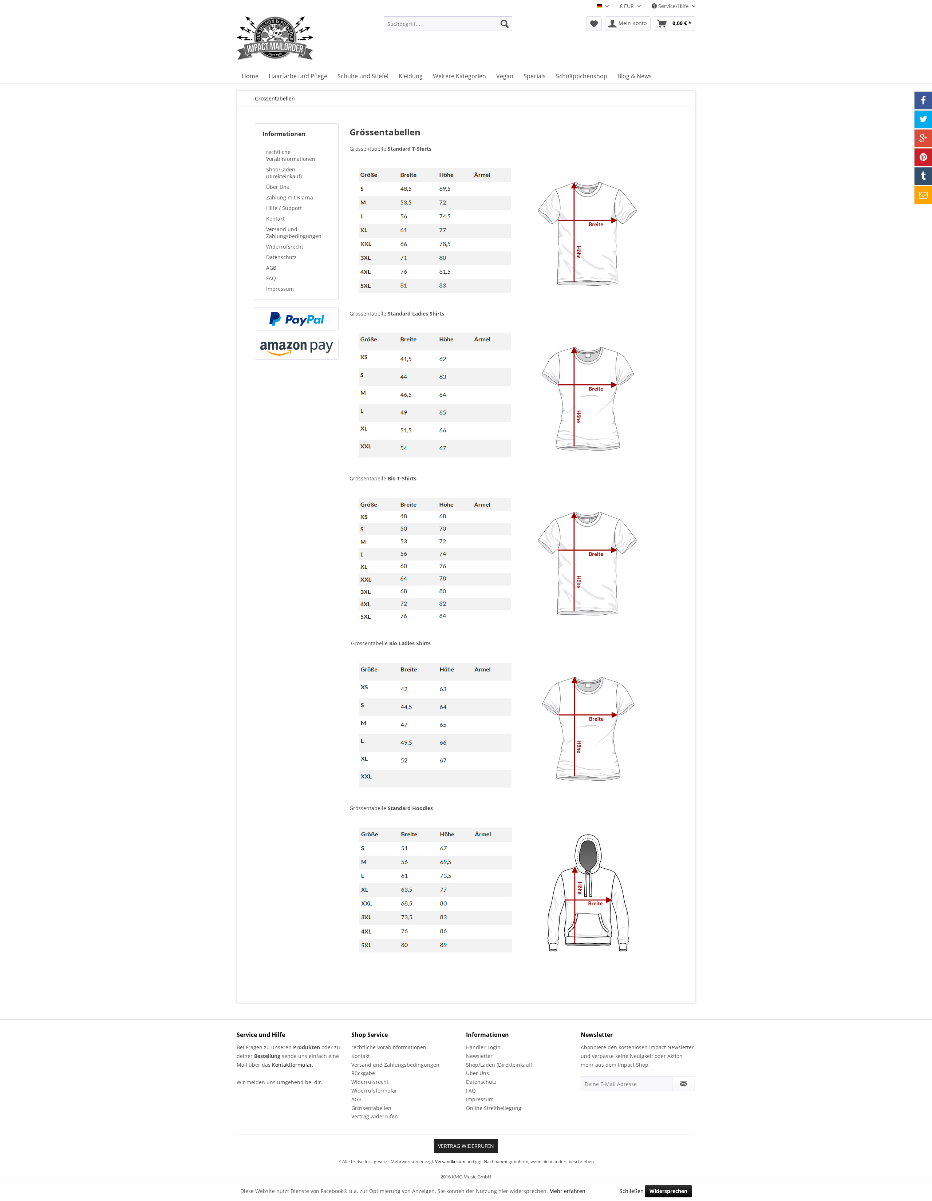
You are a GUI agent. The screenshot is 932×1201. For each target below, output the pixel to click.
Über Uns (277, 186)
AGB (271, 267)
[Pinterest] (923, 157)
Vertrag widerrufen (374, 1116)
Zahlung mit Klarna (289, 197)
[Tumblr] (923, 176)
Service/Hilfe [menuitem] (673, 6)
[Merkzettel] (594, 23)
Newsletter (479, 1056)
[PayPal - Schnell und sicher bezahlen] (297, 319)
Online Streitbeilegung (493, 1108)
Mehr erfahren (567, 1191)
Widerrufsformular (374, 1090)
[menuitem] (448, 23)
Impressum (280, 288)
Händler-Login (483, 1047)
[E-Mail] (923, 195)
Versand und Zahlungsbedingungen (293, 232)
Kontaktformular (292, 1064)
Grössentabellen (371, 1108)
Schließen (632, 1191)
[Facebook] (923, 100)
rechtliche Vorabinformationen (290, 155)
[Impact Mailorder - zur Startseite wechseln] (293, 38)
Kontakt (275, 218)
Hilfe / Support (284, 208)
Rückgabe (363, 1073)
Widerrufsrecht (284, 246)
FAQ (271, 278)
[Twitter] (923, 119)
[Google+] (923, 138)
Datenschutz (281, 257)
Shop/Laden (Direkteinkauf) (284, 173)
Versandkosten (450, 1161)
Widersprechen (668, 1191)
